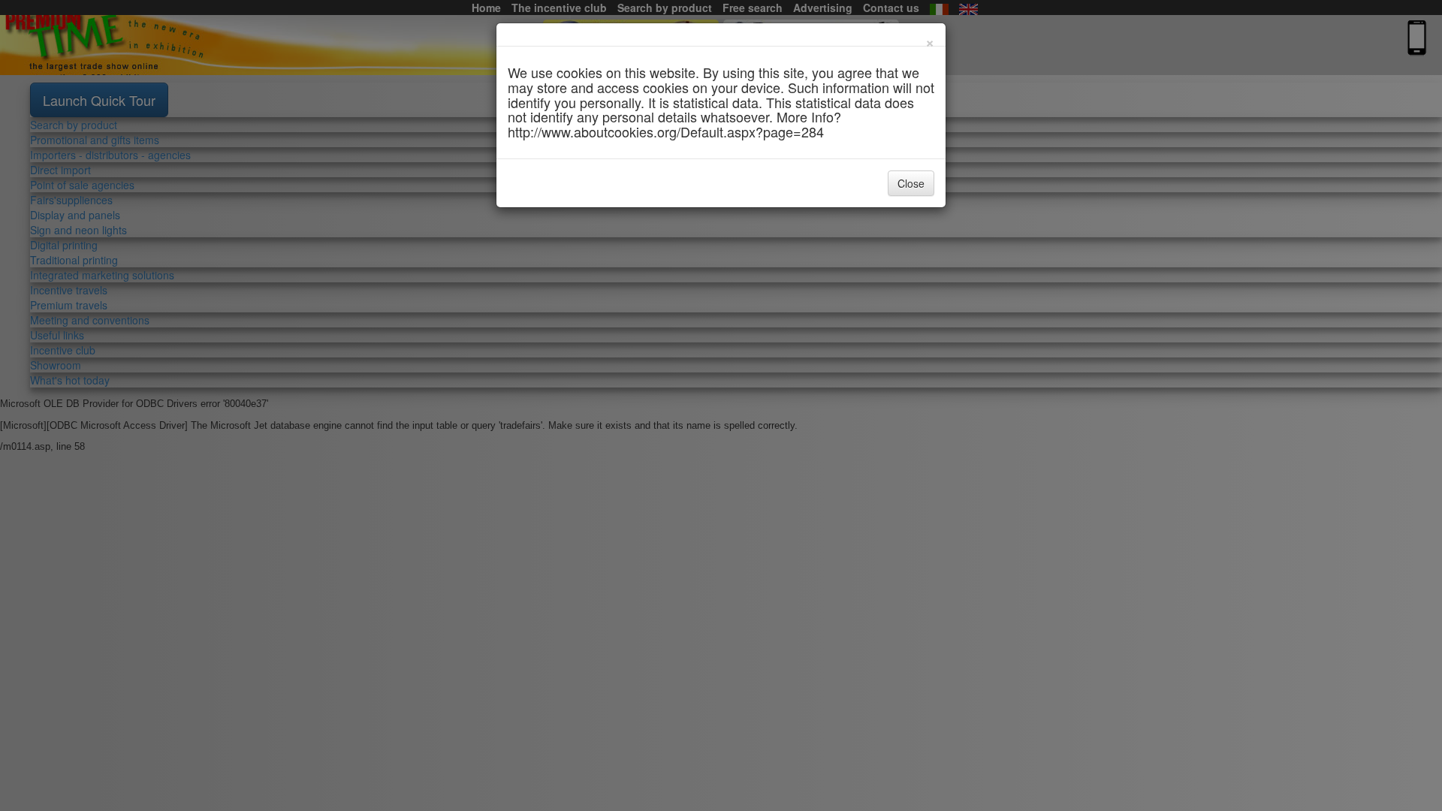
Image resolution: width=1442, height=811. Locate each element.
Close (911, 183)
